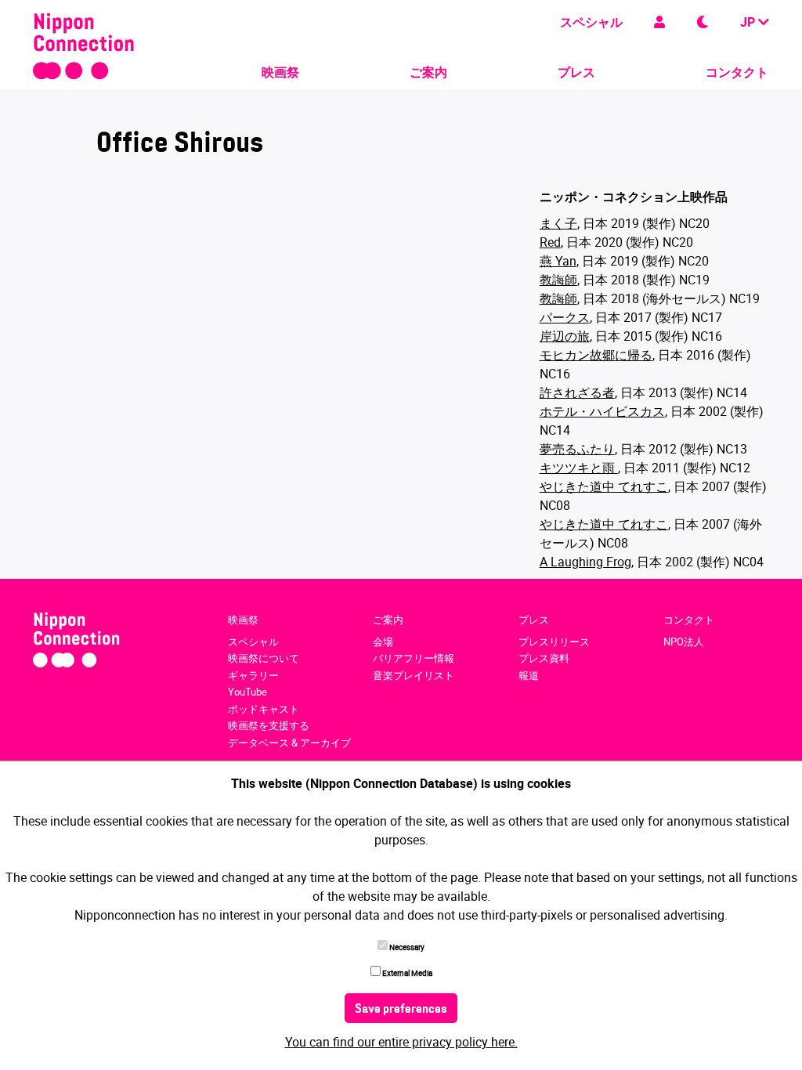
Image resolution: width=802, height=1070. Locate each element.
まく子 (558, 223)
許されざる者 (577, 392)
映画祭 (280, 72)
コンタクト (737, 72)
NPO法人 (683, 641)
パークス (565, 317)
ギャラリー (253, 675)
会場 (383, 641)
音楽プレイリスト (413, 675)
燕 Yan (558, 260)
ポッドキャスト (263, 709)
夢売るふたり (577, 448)
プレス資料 (543, 658)
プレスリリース (554, 641)
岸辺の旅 (565, 336)
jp (749, 22)
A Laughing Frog (585, 561)
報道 (528, 675)
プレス (576, 72)
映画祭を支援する (268, 725)
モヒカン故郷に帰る (596, 354)
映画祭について (263, 658)
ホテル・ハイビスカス (602, 411)
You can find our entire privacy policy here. (401, 1041)
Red (550, 242)
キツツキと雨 (579, 467)
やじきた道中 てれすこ (604, 486)
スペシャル (591, 22)
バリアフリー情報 (413, 658)
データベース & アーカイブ (289, 743)
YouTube (247, 692)
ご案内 (428, 72)
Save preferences (401, 1009)
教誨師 (558, 279)
